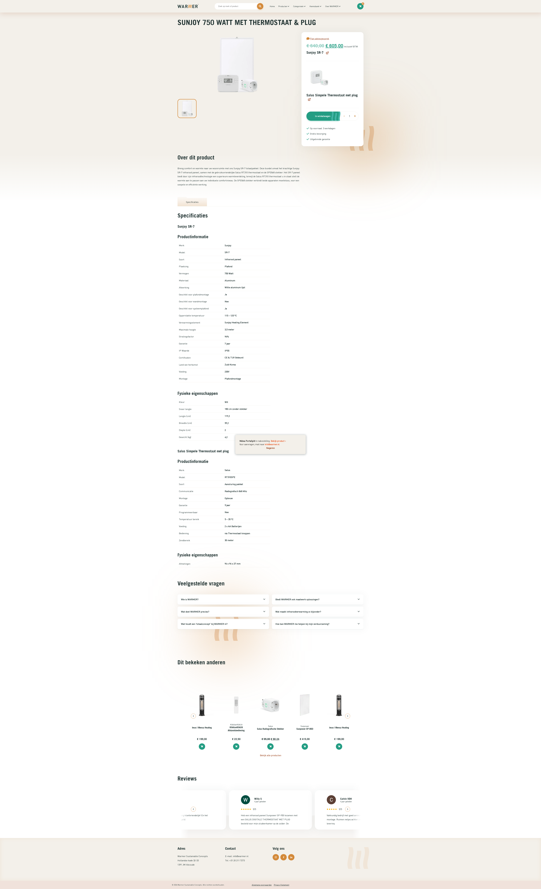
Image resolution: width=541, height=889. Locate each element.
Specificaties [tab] (192, 202)
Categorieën (298, 6)
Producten (282, 6)
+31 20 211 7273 (237, 860)
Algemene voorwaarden (262, 885)
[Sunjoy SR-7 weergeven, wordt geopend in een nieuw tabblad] (327, 53)
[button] (319, 78)
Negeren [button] (270, 447)
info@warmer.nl (272, 444)
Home (272, 6)
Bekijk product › (278, 440)
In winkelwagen (322, 116)
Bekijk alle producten (270, 755)
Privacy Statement (281, 885)
